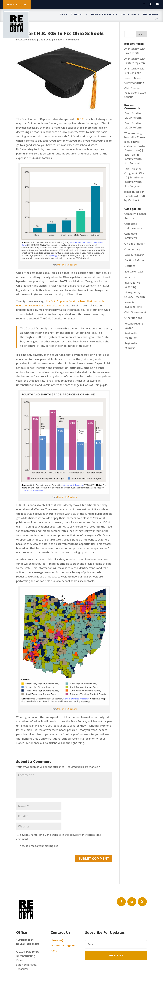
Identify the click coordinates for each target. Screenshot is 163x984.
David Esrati (131, 113)
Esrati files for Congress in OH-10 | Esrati (134, 173)
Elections (129, 266)
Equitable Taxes (134, 271)
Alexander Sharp (27, 39)
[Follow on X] (150, 4)
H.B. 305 (79, 119)
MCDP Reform (133, 117)
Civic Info (78, 14)
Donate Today (16, 4)
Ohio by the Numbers (67, 264)
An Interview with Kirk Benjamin (133, 159)
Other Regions (133, 318)
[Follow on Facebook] (143, 4)
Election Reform (134, 260)
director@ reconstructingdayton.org (64, 945)
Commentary (132, 249)
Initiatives (129, 14)
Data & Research (103, 14)
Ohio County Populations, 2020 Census (135, 93)
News (63, 14)
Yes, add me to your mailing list (38, 846)
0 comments (72, 39)
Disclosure (150, 14)
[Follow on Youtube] (157, 4)
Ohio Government (135, 312)
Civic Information (134, 243)
